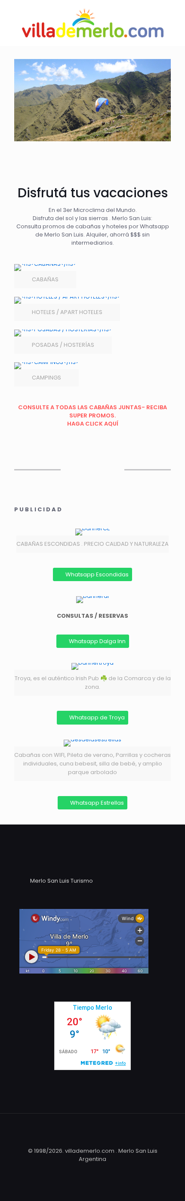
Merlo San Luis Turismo (61, 881)
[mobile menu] (173, 17)
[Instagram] (109, 1171)
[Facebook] (75, 1171)
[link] (45, 276)
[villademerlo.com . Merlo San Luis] (92, 22)
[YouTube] (98, 1171)
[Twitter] (86, 1171)
